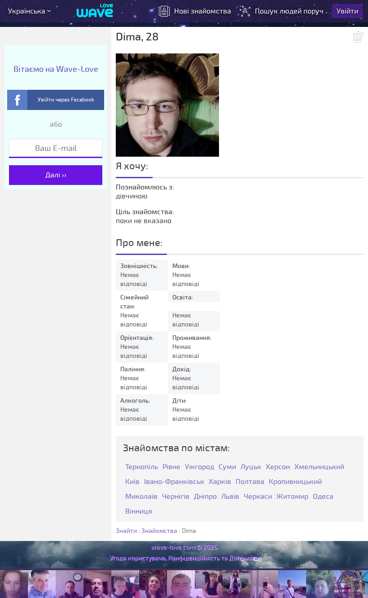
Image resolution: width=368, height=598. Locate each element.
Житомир (292, 497)
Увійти (347, 11)
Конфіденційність (193, 558)
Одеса (323, 497)
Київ (132, 482)
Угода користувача (137, 558)
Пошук (289, 11)
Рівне (171, 467)
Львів (230, 497)
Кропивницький (295, 482)
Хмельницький (319, 467)
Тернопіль (141, 467)
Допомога (243, 558)
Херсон (278, 467)
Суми (227, 467)
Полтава (250, 482)
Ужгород (199, 467)
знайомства (202, 11)
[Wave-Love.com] (95, 11)
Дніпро (205, 497)
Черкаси (258, 497)
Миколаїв (141, 497)
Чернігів (175, 497)
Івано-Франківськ (174, 482)
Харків (220, 482)
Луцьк (251, 467)
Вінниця (138, 511)
